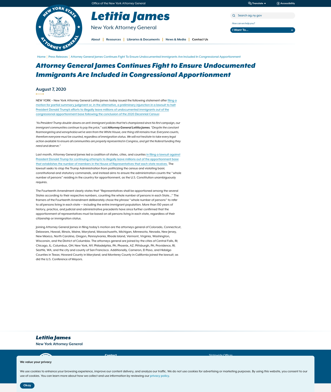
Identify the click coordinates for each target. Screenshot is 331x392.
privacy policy (159, 376)
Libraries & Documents (143, 39)
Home (41, 57)
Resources (113, 39)
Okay (27, 385)
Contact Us (200, 39)
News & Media (176, 39)
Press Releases (58, 57)
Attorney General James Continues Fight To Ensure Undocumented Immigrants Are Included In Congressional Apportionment (156, 57)
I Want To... (240, 30)
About (95, 39)
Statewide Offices (221, 355)
